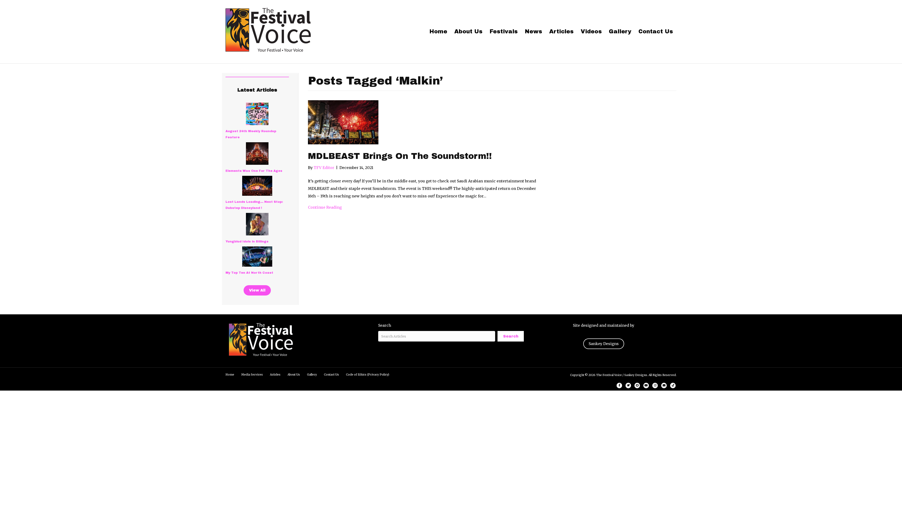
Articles (561, 31)
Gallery (620, 31)
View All (257, 290)
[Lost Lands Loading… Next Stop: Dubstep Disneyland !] (257, 186)
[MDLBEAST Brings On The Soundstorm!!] (343, 121)
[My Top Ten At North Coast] (257, 256)
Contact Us (655, 31)
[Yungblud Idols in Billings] (257, 224)
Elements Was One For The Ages (254, 171)
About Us (468, 31)
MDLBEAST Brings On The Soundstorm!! (400, 156)
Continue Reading (325, 207)
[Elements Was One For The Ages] (257, 153)
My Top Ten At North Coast (249, 272)
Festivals (504, 31)
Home (438, 31)
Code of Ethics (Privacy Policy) (367, 374)
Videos (591, 31)
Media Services (252, 374)
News (533, 31)
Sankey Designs (604, 343)
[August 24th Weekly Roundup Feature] (257, 114)
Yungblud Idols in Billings (247, 241)
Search (384, 325)
